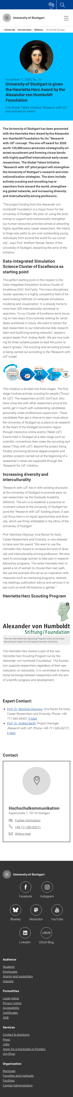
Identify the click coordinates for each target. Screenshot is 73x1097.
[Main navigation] (66, 18)
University (9, 29)
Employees (10, 971)
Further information (27, 820)
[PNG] (36, 373)
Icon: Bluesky (15, 910)
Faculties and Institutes (18, 1076)
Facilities (9, 1080)
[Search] (62, 5)
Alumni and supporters (18, 976)
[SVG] (36, 618)
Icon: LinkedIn (25, 932)
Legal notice (11, 998)
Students (9, 967)
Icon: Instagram (47, 887)
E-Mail (33, 718)
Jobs (6, 1044)
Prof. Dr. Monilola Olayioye (24, 709)
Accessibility (11, 1008)
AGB (6, 1017)
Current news (25, 29)
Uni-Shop (9, 1054)
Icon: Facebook (25, 887)
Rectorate (9, 1071)
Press (6, 1039)
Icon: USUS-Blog (46, 932)
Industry (8, 981)
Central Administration (18, 1085)
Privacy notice (12, 1003)
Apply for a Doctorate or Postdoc (24, 1049)
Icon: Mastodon (36, 910)
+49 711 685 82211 (28, 827)
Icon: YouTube (57, 910)
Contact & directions (16, 1034)
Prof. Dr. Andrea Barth (21, 723)
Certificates (10, 1013)
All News (38, 29)
